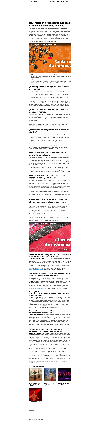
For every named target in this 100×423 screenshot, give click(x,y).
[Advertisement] (50, 13)
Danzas (53, 1)
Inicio (50, 1)
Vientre (30, 5)
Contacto (67, 1)
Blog (58, 1)
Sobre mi (62, 1)
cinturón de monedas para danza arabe (38, 288)
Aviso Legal (31, 410)
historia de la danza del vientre (36, 269)
